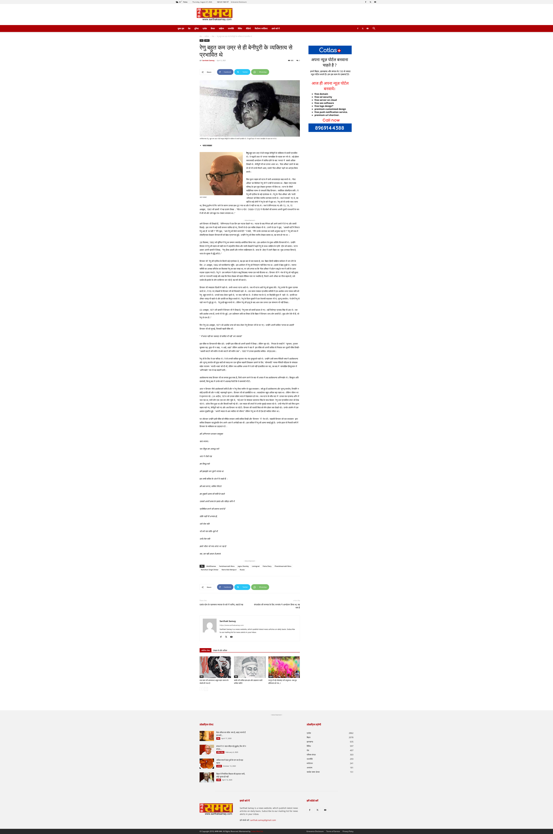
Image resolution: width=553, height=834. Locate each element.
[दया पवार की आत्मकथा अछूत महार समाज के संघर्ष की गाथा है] (215, 667)
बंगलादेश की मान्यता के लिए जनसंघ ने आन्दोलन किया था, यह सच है (277, 606)
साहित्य (221, 28)
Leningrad (256, 566)
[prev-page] (201, 689)
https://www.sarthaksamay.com (232, 625)
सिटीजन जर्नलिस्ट (261, 28)
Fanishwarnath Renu (227, 566)
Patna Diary (267, 566)
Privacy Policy (348, 831)
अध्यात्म (219, 766)
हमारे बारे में (276, 28)
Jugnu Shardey (243, 566)
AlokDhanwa (211, 566)
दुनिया (196, 28)
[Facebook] (365, 2)
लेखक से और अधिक (220, 650)
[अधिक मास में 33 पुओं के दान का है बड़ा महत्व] (207, 764)
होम (201, 36)
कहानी (270, 677)
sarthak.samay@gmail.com (263, 820)
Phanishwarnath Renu (283, 566)
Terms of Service (333, 831)
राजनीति (231, 28)
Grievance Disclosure (239, 2)
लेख (213, 36)
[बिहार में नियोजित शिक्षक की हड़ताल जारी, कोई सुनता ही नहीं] (207, 777)
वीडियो (248, 28)
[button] (373, 28)
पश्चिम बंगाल (220, 752)
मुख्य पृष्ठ (181, 28)
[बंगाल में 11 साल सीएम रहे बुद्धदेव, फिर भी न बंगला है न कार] (207, 750)
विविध (240, 28)
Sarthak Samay (208, 60)
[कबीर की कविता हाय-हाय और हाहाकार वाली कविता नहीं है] (249, 667)
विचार (213, 28)
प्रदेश (205, 28)
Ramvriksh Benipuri (229, 570)
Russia (242, 570)
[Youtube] (375, 2)
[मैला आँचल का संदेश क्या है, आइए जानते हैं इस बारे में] (207, 736)
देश (189, 28)
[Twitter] (370, 2)
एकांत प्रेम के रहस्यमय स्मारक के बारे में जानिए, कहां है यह (221, 604)
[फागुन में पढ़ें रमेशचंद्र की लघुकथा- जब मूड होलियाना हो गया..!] (284, 667)
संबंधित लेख (205, 650)
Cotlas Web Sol (257, 831)
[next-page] (206, 689)
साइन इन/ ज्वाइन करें (223, 2)
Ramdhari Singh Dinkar (209, 570)
